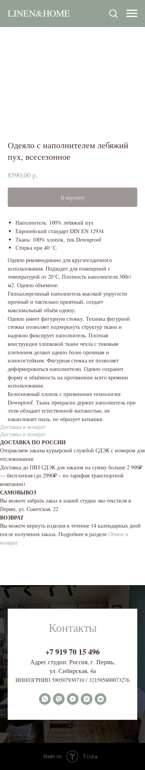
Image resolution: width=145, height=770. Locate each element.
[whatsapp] (45, 699)
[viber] (59, 699)
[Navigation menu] (131, 13)
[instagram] (86, 699)
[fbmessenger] (72, 699)
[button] (113, 13)
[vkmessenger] (100, 699)
